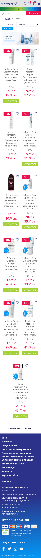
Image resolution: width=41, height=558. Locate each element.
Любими (30, 3)
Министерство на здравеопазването (11, 505)
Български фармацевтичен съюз (19, 494)
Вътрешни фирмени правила (17, 459)
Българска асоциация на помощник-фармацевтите (15, 499)
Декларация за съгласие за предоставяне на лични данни (18, 454)
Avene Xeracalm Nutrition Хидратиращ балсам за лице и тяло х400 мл (11, 140)
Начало (3, 14)
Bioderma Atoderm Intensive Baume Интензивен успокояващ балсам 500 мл (30, 329)
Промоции (33, 13)
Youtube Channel (21, 549)
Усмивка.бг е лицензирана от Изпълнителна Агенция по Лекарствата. (22, 533)
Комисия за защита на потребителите (13, 512)
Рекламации (8, 467)
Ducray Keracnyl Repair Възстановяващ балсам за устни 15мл (30, 76)
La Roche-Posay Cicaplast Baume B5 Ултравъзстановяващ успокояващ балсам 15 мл (29, 140)
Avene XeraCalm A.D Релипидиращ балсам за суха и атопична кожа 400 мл (20, 391)
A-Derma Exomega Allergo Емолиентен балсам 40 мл (11, 263)
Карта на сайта (10, 475)
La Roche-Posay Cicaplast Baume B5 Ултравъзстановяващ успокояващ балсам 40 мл (11, 329)
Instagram (15, 549)
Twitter (9, 549)
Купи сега (11, 101)
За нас (5, 437)
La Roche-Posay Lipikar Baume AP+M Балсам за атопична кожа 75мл (11, 74)
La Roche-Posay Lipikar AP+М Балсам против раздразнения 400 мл (29, 202)
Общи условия (9, 445)
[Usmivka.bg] (8, 3)
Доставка (7, 441)
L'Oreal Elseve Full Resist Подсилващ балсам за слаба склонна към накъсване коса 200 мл (11, 204)
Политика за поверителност (17, 449)
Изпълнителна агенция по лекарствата (15, 488)
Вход (25, 3)
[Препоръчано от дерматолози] (30, 182)
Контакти (7, 471)
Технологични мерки (13, 463)
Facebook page (3, 549)
